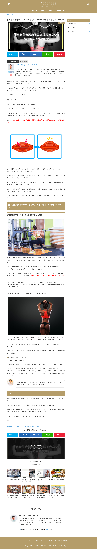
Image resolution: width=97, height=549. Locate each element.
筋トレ (42, 10)
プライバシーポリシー (35, 540)
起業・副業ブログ (60, 10)
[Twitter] (9, 72)
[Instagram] (13, 72)
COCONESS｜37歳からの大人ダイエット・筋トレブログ (47, 546)
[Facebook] (11, 72)
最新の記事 (24, 61)
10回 (15, 426)
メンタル (50, 10)
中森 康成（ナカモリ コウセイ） (27, 65)
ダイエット (71, 23)
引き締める (28, 426)
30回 (19, 426)
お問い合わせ (52, 540)
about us (34, 10)
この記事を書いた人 (13, 61)
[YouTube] (11, 75)
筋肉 (39, 426)
